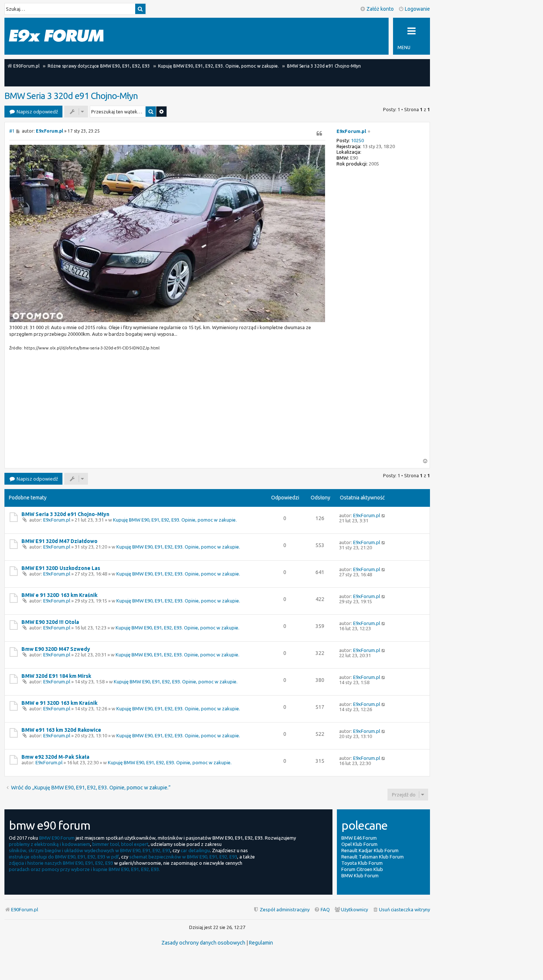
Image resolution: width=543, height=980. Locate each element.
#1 (12, 131)
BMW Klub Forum (360, 875)
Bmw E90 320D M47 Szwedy (55, 649)
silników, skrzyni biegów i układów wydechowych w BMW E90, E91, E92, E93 (89, 850)
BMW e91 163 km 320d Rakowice (61, 730)
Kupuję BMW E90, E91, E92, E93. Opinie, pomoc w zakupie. (175, 519)
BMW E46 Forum (359, 837)
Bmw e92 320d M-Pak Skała (55, 757)
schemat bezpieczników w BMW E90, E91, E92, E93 (183, 856)
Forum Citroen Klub (362, 869)
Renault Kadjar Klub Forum (370, 850)
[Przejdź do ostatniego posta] (383, 515)
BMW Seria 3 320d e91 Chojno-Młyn (71, 96)
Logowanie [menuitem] (417, 9)
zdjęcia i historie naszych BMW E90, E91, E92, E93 (61, 862)
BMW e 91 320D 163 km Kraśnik (59, 595)
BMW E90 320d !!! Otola (50, 622)
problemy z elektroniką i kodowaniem (49, 844)
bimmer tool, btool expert (120, 844)
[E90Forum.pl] (56, 36)
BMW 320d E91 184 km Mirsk (56, 676)
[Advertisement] (167, 406)
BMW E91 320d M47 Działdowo (59, 541)
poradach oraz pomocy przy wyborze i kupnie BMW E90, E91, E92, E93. (84, 869)
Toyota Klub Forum (362, 862)
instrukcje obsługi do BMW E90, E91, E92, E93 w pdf (64, 856)
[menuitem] (401, 909)
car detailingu (195, 850)
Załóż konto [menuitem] (380, 9)
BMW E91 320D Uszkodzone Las (60, 568)
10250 (357, 140)
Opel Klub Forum (359, 844)
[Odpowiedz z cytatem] (319, 133)
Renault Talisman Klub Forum (372, 856)
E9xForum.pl (351, 131)
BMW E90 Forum (57, 837)
